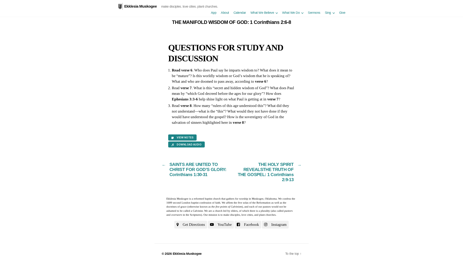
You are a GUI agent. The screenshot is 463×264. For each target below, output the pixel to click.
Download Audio (189, 144)
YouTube (224, 224)
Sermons (314, 12)
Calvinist (198, 210)
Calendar (239, 12)
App (213, 12)
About (225, 12)
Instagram (278, 224)
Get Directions (193, 224)
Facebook (251, 224)
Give (342, 12)
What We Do (291, 12)
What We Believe (262, 12)
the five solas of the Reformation (252, 202)
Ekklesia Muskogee (140, 6)
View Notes (185, 137)
